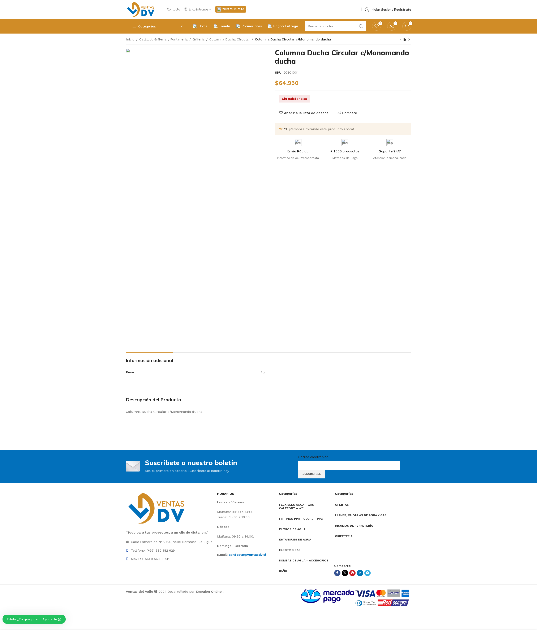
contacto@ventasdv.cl (247, 555)
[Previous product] (401, 40)
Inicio (130, 39)
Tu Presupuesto (233, 9)
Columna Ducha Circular (229, 39)
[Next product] (409, 40)
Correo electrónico (313, 457)
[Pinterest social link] (352, 573)
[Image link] (157, 508)
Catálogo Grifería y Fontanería (163, 39)
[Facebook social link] (337, 573)
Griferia (199, 39)
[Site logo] (141, 9)
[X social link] (345, 573)
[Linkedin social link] (360, 573)
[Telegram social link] (367, 573)
